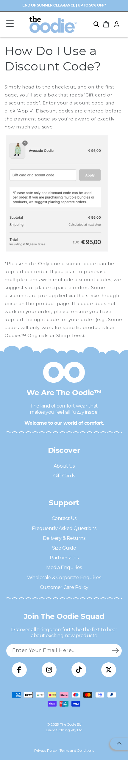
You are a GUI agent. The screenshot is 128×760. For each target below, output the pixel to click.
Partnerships (64, 558)
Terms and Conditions (77, 750)
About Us (64, 466)
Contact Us (64, 518)
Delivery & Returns (64, 538)
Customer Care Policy (64, 587)
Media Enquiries (64, 567)
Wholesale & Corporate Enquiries (64, 577)
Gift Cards (64, 476)
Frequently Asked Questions (64, 528)
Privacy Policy (45, 750)
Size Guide (64, 548)
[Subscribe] (115, 650)
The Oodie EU (71, 724)
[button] (9, 24)
